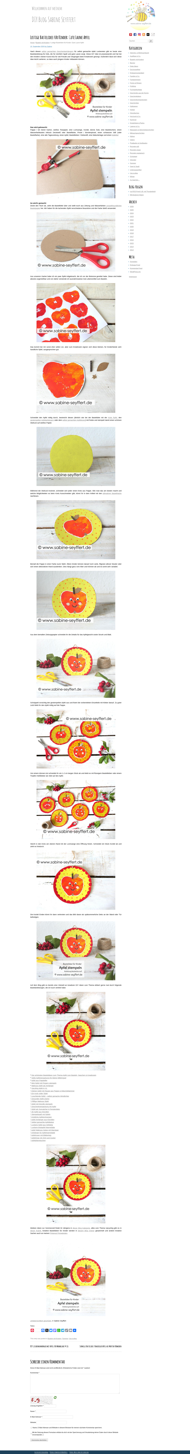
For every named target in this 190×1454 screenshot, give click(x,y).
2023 (132, 216)
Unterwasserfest (135, 170)
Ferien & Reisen (136, 83)
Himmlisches (134, 113)
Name (33, 1411)
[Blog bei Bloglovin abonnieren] (148, 35)
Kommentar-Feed (136, 268)
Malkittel (115, 135)
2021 (132, 223)
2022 (132, 220)
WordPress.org (135, 272)
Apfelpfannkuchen (38, 1141)
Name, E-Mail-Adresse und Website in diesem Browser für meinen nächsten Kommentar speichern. (67, 1427)
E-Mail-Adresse (36, 1417)
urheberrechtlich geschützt (40, 1321)
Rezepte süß (134, 146)
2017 (132, 236)
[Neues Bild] (55, 1397)
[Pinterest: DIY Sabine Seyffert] (130, 35)
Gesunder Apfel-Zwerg (40, 1099)
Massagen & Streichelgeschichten (142, 130)
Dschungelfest (135, 69)
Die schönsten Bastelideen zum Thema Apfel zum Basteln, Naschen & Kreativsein (63, 1075)
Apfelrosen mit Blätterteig (41, 1135)
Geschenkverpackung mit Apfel (43, 1107)
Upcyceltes (73, 1338)
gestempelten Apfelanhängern (42, 420)
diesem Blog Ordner (86, 1231)
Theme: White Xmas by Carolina (79, 1452)
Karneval (133, 120)
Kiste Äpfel (112, 418)
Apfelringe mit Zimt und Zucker (43, 1138)
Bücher (132, 63)
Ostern (132, 140)
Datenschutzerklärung (41, 1452)
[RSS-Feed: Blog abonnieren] (143, 35)
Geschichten (134, 103)
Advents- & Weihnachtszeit (139, 53)
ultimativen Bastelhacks (112, 493)
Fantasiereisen (135, 80)
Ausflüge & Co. (135, 56)
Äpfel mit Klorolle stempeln (42, 1104)
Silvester (133, 160)
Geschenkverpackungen (138, 100)
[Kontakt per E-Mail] (153, 35)
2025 (132, 210)
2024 (132, 213)
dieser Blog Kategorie (81, 1228)
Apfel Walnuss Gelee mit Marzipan (45, 1130)
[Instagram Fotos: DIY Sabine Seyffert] (139, 35)
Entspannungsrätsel (137, 73)
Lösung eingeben (37, 1406)
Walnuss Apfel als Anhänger (42, 1086)
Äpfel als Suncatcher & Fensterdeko (45, 1109)
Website (33, 1422)
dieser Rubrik (35, 1231)
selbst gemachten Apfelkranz (73, 420)
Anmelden (133, 262)
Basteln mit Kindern (42, 43)
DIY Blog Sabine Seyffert (54, 19)
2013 (132, 250)
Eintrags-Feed (135, 265)
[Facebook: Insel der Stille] (135, 35)
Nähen (132, 136)
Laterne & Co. (135, 126)
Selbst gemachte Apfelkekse (42, 1122)
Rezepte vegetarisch (137, 153)
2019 (132, 230)
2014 (132, 247)
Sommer (65, 1338)
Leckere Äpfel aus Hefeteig (42, 1125)
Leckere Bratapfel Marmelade (43, 1127)
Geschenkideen (135, 96)
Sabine (49, 46)
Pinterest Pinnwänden (58, 1233)
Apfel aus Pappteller (39, 1080)
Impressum (133, 277)
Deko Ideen (134, 66)
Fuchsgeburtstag (136, 90)
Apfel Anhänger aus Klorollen (42, 1120)
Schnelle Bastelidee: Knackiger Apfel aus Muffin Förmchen (101, 1346)
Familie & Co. (135, 76)
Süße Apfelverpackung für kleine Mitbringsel (48, 1078)
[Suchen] (151, 41)
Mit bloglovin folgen (137, 195)
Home (32, 43)
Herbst (132, 110)
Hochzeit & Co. (135, 116)
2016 (132, 240)
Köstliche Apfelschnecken (41, 1117)
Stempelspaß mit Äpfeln (40, 1114)
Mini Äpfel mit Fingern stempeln (43, 1083)
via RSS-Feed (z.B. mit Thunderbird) (143, 191)
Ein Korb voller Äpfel (39, 1094)
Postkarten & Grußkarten (138, 143)
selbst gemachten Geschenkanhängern (58, 51)
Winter (132, 176)
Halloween (134, 106)
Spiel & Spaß (134, 166)
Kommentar (34, 1373)
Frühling (133, 86)
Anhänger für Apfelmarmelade (43, 1133)
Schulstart (133, 156)
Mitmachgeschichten (137, 133)
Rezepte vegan (135, 150)
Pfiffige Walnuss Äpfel (40, 1101)
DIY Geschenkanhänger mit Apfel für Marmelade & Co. (49, 1346)
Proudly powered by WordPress (58, 1452)
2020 (132, 226)
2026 (132, 206)
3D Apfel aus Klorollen (40, 1112)
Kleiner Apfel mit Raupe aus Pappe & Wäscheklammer (53, 1091)
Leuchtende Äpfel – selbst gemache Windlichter (50, 1096)
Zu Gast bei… (135, 180)
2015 (132, 243)
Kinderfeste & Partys (137, 123)
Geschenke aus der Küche (139, 93)
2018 (132, 233)
